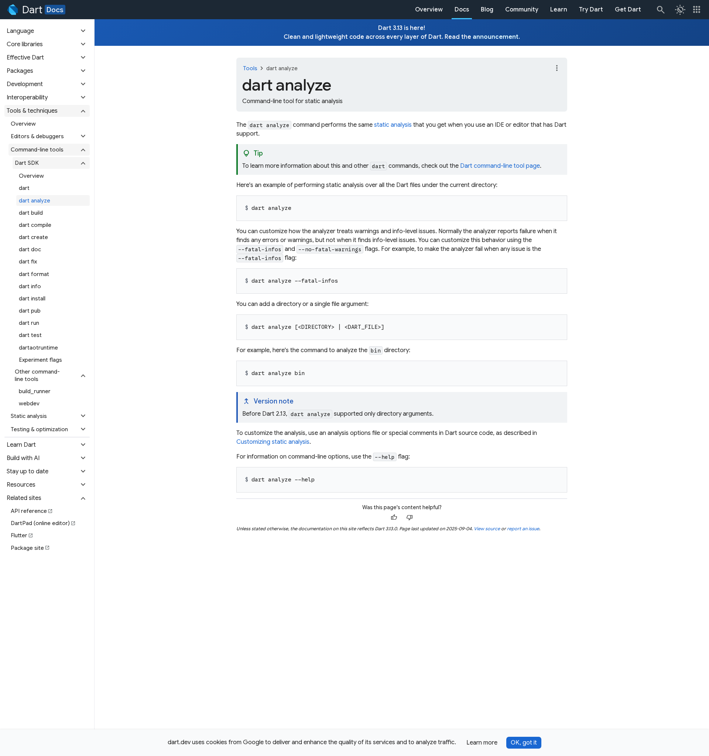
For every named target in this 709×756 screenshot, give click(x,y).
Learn (558, 9)
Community (521, 9)
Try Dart (591, 9)
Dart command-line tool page (500, 166)
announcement (495, 37)
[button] (47, 31)
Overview (429, 9)
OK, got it (524, 742)
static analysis (393, 125)
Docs (55, 9)
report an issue (523, 528)
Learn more (481, 742)
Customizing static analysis (272, 442)
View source (487, 528)
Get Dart (628, 9)
